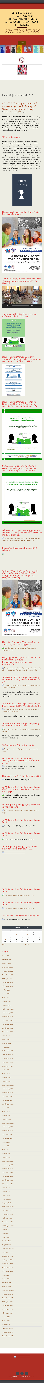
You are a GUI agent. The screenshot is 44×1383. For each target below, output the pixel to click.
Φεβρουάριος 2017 (8, 1328)
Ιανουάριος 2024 (7, 1055)
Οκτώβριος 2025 (7, 982)
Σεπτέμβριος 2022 (7, 1104)
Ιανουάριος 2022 (7, 1127)
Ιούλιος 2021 (6, 1142)
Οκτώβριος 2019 (7, 1222)
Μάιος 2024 (6, 1039)
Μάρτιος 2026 (6, 963)
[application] (22, 297)
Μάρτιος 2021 (6, 1157)
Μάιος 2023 (6, 1074)
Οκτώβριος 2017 (7, 1305)
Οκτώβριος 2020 (7, 1176)
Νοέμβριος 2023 (7, 1062)
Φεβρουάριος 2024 (8, 1051)
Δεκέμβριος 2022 (7, 1093)
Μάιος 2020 (6, 1195)
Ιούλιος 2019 (6, 1229)
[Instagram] (26, 1373)
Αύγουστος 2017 (7, 1313)
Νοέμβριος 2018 (7, 1260)
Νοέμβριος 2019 (7, 1218)
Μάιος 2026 (6, 956)
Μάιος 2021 (6, 1150)
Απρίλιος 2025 (6, 1001)
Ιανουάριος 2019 (7, 1252)
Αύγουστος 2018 (7, 1271)
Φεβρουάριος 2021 (8, 1161)
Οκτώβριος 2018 (7, 1264)
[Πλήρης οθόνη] (39, 306)
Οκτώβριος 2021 (7, 1138)
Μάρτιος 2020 (6, 1203)
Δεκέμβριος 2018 (7, 1256)
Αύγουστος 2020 (7, 1184)
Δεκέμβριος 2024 (7, 1017)
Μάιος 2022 (6, 1112)
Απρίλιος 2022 (6, 1115)
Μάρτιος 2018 (6, 1286)
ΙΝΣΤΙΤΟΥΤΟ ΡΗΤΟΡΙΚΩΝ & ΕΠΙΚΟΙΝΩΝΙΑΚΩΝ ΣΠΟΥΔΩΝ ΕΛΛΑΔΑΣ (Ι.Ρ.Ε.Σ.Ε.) (22, 18)
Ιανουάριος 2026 (7, 971)
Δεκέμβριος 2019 (7, 1214)
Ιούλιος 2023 (6, 1070)
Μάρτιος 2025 (6, 1005)
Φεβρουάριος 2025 (8, 1009)
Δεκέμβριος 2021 (7, 1131)
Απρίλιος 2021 (6, 1153)
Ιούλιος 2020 (6, 1188)
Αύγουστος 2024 (7, 1032)
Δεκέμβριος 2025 (7, 975)
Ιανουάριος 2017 (7, 1332)
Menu (22, 43)
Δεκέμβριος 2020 (7, 1169)
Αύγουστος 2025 (7, 986)
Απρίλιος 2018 (6, 1283)
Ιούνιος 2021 (6, 1146)
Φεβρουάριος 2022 (8, 1123)
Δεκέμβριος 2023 (7, 1058)
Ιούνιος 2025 (6, 994)
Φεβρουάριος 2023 (8, 1085)
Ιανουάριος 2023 (7, 1089)
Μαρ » (27, 944)
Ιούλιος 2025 (6, 990)
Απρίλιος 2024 (6, 1043)
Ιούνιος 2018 (6, 1275)
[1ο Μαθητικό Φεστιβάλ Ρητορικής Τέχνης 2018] (18, 908)
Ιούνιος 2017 (6, 1317)
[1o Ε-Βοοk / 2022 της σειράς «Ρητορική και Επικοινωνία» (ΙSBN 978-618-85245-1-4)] (22, 686)
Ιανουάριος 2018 (7, 1294)
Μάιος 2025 (6, 998)
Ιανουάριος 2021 (7, 1165)
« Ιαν (3, 944)
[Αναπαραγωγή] (5, 306)
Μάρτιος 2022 (6, 1119)
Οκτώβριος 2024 (7, 1024)
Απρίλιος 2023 (6, 1077)
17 (5, 939)
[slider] (20, 305)
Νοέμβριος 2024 (7, 1020)
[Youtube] (22, 1373)
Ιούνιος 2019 (6, 1233)
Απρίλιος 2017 (6, 1324)
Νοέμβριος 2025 (7, 979)
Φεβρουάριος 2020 (8, 1207)
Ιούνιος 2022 (6, 1108)
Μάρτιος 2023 (6, 1081)
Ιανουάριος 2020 (7, 1210)
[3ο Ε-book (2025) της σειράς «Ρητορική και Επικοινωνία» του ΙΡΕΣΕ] (22, 730)
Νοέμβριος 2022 (7, 1096)
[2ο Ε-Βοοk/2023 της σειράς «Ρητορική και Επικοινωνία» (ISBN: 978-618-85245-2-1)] (22, 711)
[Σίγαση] (36, 306)
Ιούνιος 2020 (6, 1191)
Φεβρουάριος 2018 (8, 1290)
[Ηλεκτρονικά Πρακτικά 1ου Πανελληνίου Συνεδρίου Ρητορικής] (22, 244)
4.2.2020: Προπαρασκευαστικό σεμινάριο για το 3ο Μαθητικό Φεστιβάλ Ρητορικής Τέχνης (19, 106)
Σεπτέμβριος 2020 (7, 1180)
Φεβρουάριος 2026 (8, 967)
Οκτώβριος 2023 (7, 1066)
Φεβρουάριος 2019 (8, 1248)
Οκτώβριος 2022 (7, 1100)
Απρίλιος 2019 (6, 1241)
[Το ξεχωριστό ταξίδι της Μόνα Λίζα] (22, 750)
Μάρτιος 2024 (6, 1047)
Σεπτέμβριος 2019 (7, 1226)
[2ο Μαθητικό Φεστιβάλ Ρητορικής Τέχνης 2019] (18, 895)
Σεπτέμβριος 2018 (7, 1267)
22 (33, 939)
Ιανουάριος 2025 (7, 1013)
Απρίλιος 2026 (6, 960)
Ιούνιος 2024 (6, 1036)
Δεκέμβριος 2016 (7, 1336)
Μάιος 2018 (6, 1279)
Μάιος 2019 (6, 1237)
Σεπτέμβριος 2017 (7, 1309)
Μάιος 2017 (6, 1321)
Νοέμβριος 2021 (7, 1134)
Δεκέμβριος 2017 (7, 1298)
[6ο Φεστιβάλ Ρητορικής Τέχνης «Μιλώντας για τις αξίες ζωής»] (22, 811)
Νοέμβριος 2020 (7, 1172)
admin (26, 112)
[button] (22, 297)
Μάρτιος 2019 (6, 1245)
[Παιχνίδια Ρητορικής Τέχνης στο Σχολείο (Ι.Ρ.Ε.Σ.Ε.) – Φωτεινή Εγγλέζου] (22, 649)
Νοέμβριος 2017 (7, 1302)
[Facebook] (17, 1373)
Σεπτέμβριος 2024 (7, 1028)
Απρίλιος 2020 (6, 1199)
